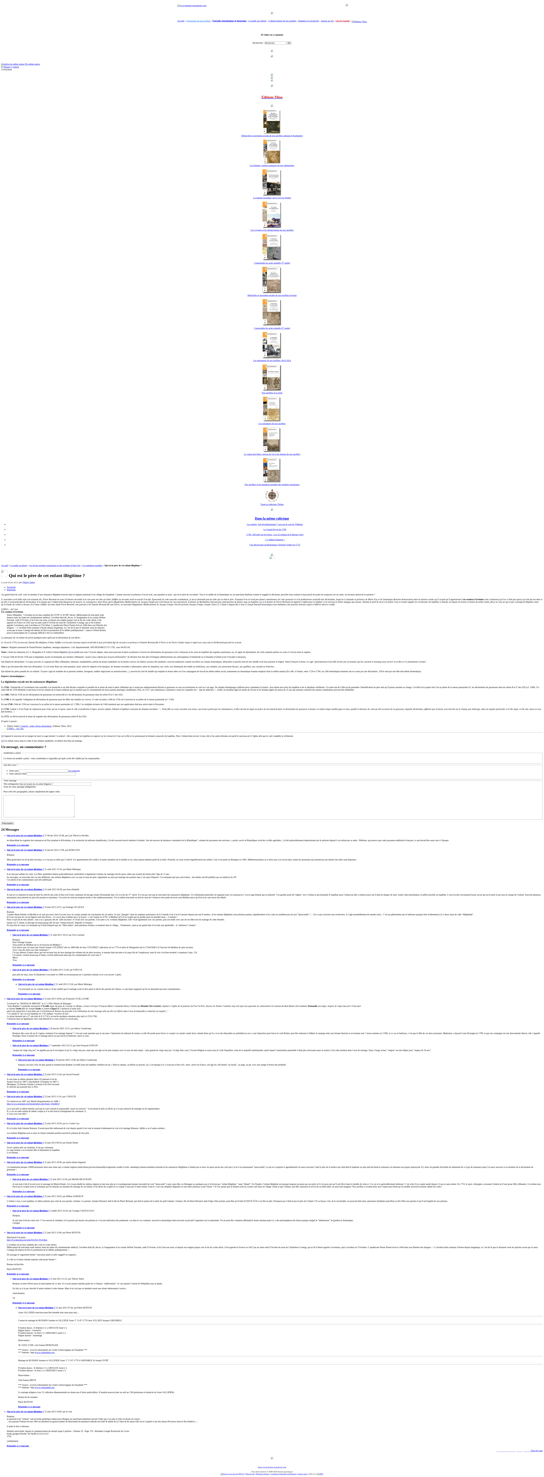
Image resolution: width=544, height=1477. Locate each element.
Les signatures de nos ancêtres (272, 423)
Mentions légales (262, 1474)
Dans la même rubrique (272, 518)
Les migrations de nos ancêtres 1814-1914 (272, 360)
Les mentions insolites (92, 565)
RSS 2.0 (241, 1474)
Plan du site (250, 1474)
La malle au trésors (18, 565)
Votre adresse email (17, 774)
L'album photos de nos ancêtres (282, 21)
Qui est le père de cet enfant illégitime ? (25, 835)
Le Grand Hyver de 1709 (275, 529)
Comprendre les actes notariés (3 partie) (272, 263)
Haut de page (537, 1451)
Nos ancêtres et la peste (272, 393)
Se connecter (74, 771)
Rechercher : (258, 43)
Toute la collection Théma (272, 504)
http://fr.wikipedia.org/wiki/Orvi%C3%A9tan (27, 1240)
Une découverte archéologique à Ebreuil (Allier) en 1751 (274, 545)
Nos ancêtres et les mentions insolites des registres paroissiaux (272, 484)
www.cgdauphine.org (45, 1352)
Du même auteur (32, 64)
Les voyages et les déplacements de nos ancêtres (272, 230)
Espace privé (303, 1474)
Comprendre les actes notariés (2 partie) (272, 328)
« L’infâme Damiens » (275, 539)
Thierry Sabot (28, 582)
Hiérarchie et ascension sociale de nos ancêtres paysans (272, 295)
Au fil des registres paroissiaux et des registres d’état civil (54, 565)
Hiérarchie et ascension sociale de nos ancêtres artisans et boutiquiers (272, 136)
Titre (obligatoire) (11, 784)
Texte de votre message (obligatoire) (19, 787)
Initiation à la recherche (308, 21)
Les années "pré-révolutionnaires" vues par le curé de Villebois (275, 524)
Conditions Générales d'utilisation (283, 1474)
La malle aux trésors (257, 21)
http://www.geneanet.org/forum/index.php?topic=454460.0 (33, 1104)
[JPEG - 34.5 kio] (15, 728)
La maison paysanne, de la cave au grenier (272, 198)
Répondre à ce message (18, 845)
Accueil (180, 21)
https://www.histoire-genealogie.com (272, 1467)
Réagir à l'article (11, 67)
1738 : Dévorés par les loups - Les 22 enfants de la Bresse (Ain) (274, 534)
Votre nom (13, 771)
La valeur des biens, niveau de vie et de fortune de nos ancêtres (272, 454)
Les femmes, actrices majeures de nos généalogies (272, 165)
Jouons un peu (327, 21)
